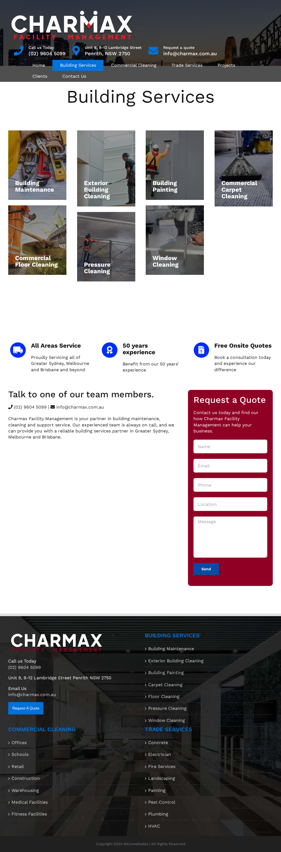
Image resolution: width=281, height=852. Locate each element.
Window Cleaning (166, 720)
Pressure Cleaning (167, 708)
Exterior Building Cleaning (176, 660)
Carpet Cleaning (165, 684)
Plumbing (158, 814)
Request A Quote (25, 708)
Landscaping (161, 778)
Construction (26, 778)
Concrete (158, 742)
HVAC (154, 826)
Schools (20, 754)
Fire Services (161, 766)
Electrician (159, 754)
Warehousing (25, 790)
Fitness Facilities (29, 814)
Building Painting (166, 672)
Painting (156, 790)
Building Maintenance (171, 648)
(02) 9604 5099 (47, 53)
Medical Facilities (30, 802)
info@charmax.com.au (190, 53)
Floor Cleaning (163, 696)
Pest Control (161, 802)
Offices (19, 742)
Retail (18, 766)
